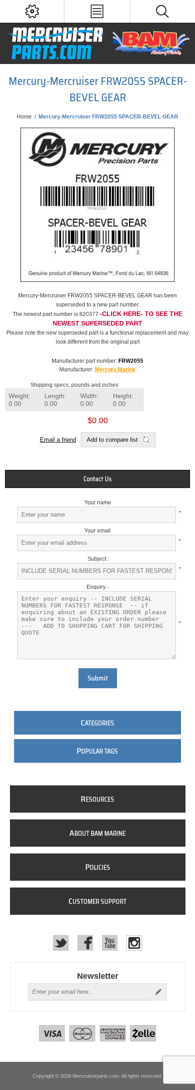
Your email (97, 531)
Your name (97, 502)
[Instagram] (134, 943)
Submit (98, 678)
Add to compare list (112, 439)
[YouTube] (109, 943)
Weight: (19, 399)
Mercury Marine (115, 369)
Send (158, 992)
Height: (123, 399)
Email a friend (58, 439)
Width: (89, 399)
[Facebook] (85, 943)
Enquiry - (98, 587)
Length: (55, 399)
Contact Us (97, 479)
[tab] (97, 479)
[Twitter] (61, 943)
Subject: (97, 559)
